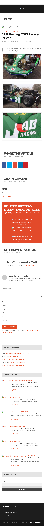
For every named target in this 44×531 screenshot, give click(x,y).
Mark (5, 41)
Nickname (5, 302)
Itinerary (22, 426)
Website (4, 317)
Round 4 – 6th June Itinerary (28, 399)
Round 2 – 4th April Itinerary (28, 443)
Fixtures (22, 397)
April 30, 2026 (14, 434)
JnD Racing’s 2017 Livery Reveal (22, 239)
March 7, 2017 (22, 224)
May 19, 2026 (14, 419)
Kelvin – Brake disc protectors (30, 414)
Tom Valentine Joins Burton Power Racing (18, 353)
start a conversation (29, 265)
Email (3, 481)
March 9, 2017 (22, 233)
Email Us (8, 516)
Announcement (34, 380)
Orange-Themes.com (35, 522)
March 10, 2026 (15, 465)
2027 (29, 380)
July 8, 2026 (14, 390)
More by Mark (6, 196)
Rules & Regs (33, 411)
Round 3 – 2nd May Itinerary (28, 428)
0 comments (27, 41)
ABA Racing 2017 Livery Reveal (22, 231)
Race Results (31, 455)
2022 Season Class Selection (15, 359)
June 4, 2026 (14, 404)
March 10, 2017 (15, 41)
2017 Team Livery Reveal (12, 31)
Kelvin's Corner (25, 411)
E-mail (4, 309)
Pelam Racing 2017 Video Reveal (22, 222)
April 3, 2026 (14, 448)
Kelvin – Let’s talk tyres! (15, 356)
